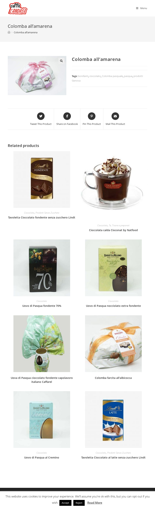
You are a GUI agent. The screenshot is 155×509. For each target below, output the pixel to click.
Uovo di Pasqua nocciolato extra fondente (113, 306)
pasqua (128, 76)
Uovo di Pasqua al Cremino (41, 457)
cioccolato (95, 76)
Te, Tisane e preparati (119, 225)
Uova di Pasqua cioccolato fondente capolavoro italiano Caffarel (42, 380)
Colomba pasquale (112, 76)
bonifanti (83, 76)
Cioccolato (29, 212)
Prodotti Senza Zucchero (47, 212)
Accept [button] (65, 502)
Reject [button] (79, 502)
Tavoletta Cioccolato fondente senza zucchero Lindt (41, 217)
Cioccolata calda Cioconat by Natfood (113, 230)
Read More (94, 502)
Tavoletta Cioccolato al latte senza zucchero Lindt (113, 457)
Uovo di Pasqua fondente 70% (41, 306)
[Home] (9, 32)
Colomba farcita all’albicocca (113, 378)
